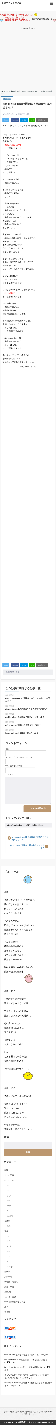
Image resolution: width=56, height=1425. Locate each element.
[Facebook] (14, 120)
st (7, 1211)
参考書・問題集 (11, 1282)
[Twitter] (6, 120)
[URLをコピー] (42, 120)
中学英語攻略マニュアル (14, 1302)
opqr (9, 1206)
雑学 (6, 1307)
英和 (6, 1231)
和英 (9, 1226)
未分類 (7, 1312)
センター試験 (10, 1297)
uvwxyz (10, 1216)
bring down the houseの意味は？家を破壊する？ (24, 1367)
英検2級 (7, 1292)
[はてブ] (24, 120)
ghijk (9, 1196)
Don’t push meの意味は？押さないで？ (21, 733)
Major (13, 1386)
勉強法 (7, 1272)
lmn (8, 1201)
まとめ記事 (9, 1175)
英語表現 (11, 672)
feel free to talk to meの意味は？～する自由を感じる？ (27, 1360)
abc (8, 1185)
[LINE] (32, 120)
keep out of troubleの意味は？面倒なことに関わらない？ (30, 838)
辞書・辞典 (9, 1287)
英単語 (7, 1221)
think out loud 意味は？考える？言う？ (20, 1355)
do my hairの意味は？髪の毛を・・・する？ (27, 846)
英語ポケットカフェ (11, 3)
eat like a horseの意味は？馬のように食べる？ (24, 717)
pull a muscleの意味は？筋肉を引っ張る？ (23, 725)
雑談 (6, 1170)
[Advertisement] (28, 57)
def (8, 1191)
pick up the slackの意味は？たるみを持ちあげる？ (26, 709)
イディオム (9, 1180)
